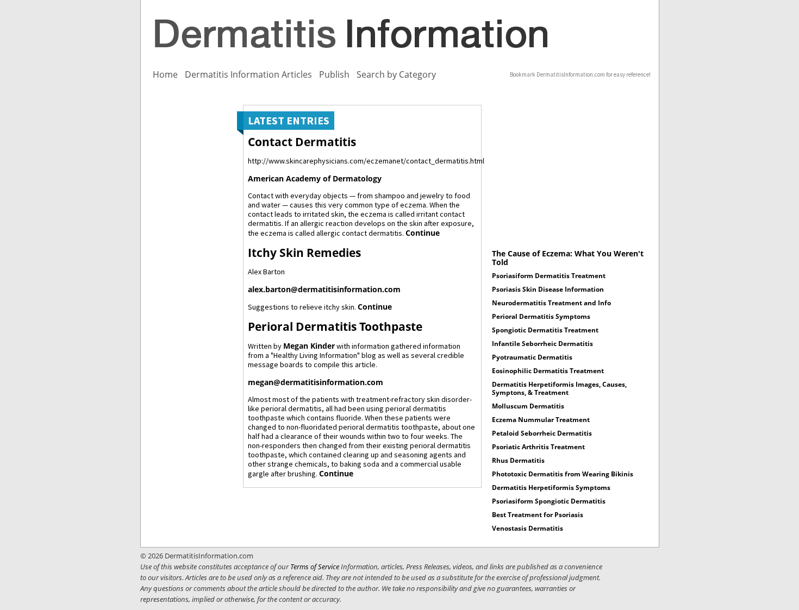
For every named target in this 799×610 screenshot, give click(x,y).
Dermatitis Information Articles (248, 74)
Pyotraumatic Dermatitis (532, 357)
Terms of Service (314, 566)
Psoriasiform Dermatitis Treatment (549, 275)
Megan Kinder (309, 346)
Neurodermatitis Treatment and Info (551, 302)
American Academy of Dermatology (315, 178)
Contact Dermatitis (302, 141)
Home (165, 74)
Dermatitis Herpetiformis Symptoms (551, 487)
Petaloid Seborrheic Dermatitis (542, 433)
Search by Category (396, 74)
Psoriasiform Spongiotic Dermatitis (549, 501)
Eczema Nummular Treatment (541, 419)
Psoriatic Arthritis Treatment (538, 446)
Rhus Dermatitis (518, 460)
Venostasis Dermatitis (527, 528)
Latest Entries (288, 120)
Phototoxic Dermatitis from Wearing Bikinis (562, 474)
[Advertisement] (186, 268)
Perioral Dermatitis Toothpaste (335, 326)
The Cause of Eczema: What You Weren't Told (568, 257)
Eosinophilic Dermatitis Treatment (548, 370)
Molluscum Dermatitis (528, 406)
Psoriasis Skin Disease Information (548, 289)
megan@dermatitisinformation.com (315, 382)
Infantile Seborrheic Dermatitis (542, 343)
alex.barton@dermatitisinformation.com (324, 289)
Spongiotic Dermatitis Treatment (545, 330)
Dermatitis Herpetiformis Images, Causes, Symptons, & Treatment (559, 388)
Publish (334, 74)
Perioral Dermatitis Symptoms (541, 316)
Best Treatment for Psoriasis (537, 514)
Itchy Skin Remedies (304, 252)
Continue (422, 233)
